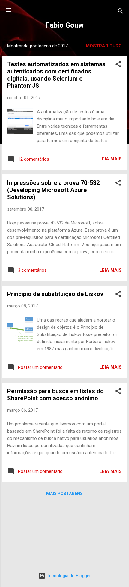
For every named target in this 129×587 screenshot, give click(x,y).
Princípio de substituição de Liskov (55, 294)
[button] (118, 65)
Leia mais (110, 159)
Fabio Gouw (65, 25)
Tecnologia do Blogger (68, 575)
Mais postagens (64, 493)
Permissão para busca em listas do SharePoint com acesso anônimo (55, 394)
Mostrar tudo (104, 46)
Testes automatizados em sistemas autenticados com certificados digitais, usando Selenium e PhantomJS (56, 75)
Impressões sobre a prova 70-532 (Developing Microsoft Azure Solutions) (53, 190)
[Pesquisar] (120, 12)
